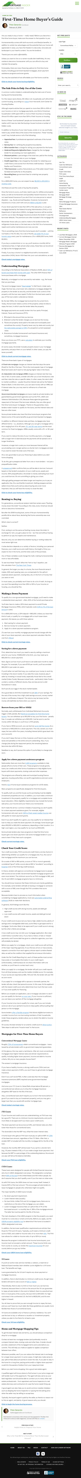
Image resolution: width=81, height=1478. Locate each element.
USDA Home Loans (65, 220)
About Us (21, 1447)
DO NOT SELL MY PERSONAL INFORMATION (30, 1464)
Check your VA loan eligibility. (13, 1322)
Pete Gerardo (15, 24)
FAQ (29, 1447)
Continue (67, 60)
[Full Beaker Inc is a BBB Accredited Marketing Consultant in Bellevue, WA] (65, 66)
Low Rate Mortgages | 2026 (68, 235)
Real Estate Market (65, 209)
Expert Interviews (65, 172)
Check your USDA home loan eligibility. (17, 1253)
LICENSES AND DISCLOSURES (54, 1464)
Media (35, 1447)
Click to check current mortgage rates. (16, 356)
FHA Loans (62, 174)
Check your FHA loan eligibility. (14, 1160)
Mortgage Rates (64, 192)
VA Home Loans (64, 222)
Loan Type (62, 41)
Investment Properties (66, 188)
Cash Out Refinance (65, 165)
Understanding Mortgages (67, 218)
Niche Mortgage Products (67, 202)
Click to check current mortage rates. (16, 642)
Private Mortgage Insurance (68, 204)
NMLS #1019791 (21, 1462)
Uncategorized (64, 215)
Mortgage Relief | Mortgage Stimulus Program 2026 (68, 243)
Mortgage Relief (64, 195)
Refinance (62, 211)
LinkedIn (42, 1418)
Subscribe (68, 138)
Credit (61, 169)
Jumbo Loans (63, 190)
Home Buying (7, 15)
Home (12, 1447)
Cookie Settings (58, 1462)
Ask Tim (62, 162)
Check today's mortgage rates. (13, 259)
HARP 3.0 (62, 181)
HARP (61, 178)
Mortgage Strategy (65, 197)
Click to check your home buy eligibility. (17, 493)
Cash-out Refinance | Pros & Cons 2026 (68, 252)
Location (61, 50)
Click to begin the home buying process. (17, 1404)
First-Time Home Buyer (66, 176)
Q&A (60, 206)
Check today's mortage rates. (13, 1105)
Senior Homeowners (65, 213)
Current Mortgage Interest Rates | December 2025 (67, 238)
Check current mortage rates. (13, 841)
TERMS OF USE (45, 1462)
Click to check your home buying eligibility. (18, 82)
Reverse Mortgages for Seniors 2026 (66, 247)
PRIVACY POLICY (33, 1462)
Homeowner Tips (64, 185)
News (61, 199)
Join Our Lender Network (61, 1447)
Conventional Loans (65, 167)
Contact (44, 1447)
